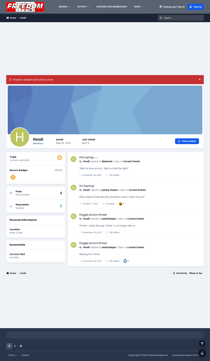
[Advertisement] (104, 49)
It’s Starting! (86, 186)
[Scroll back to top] (202, 344)
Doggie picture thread (93, 214)
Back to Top (196, 273)
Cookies (25, 355)
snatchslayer (109, 218)
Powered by (188, 355)
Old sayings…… (88, 157)
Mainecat (107, 161)
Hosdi (86, 161)
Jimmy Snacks (110, 189)
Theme (12, 355)
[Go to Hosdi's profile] (73, 159)
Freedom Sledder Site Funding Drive (33, 79)
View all (58, 170)
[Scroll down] (202, 353)
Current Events (131, 161)
